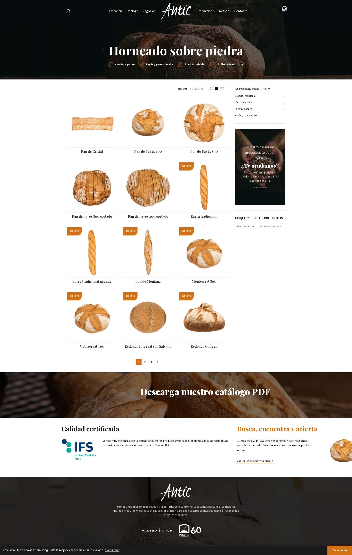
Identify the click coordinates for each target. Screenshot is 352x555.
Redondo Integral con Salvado (148, 346)
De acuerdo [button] (340, 550)
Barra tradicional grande (91, 281)
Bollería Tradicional (245, 95)
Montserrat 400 (92, 346)
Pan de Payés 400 (148, 151)
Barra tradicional (204, 216)
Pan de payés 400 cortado (148, 216)
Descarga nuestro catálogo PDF (205, 391)
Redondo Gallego (204, 346)
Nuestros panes (243, 108)
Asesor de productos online (255, 461)
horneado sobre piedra (270, 226)
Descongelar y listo (246, 226)
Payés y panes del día (246, 115)
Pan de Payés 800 (204, 151)
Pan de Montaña (148, 281)
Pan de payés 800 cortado (92, 216)
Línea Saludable (243, 102)
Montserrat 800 (204, 281)
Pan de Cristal (92, 151)
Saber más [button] (112, 550)
